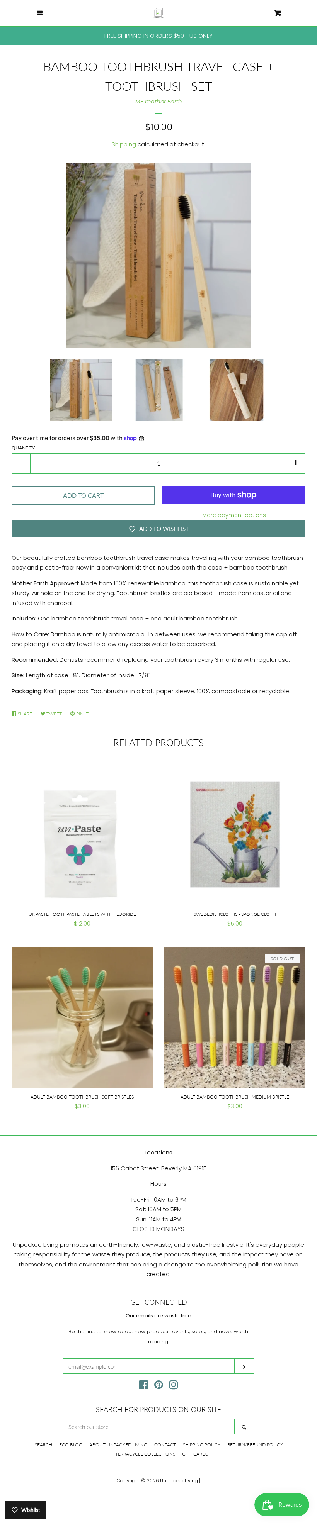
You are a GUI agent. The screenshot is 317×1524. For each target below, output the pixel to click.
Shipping (124, 144)
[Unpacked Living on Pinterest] (159, 1386)
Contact (165, 1445)
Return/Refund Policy (255, 1445)
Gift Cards (195, 1454)
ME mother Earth (158, 101)
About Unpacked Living (118, 1445)
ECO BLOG (70, 1445)
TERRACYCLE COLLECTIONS (145, 1454)
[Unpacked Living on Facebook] (143, 1386)
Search (43, 1445)
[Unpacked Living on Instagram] (173, 1386)
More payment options (234, 515)
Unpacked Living (179, 1480)
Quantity (23, 448)
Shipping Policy (201, 1445)
